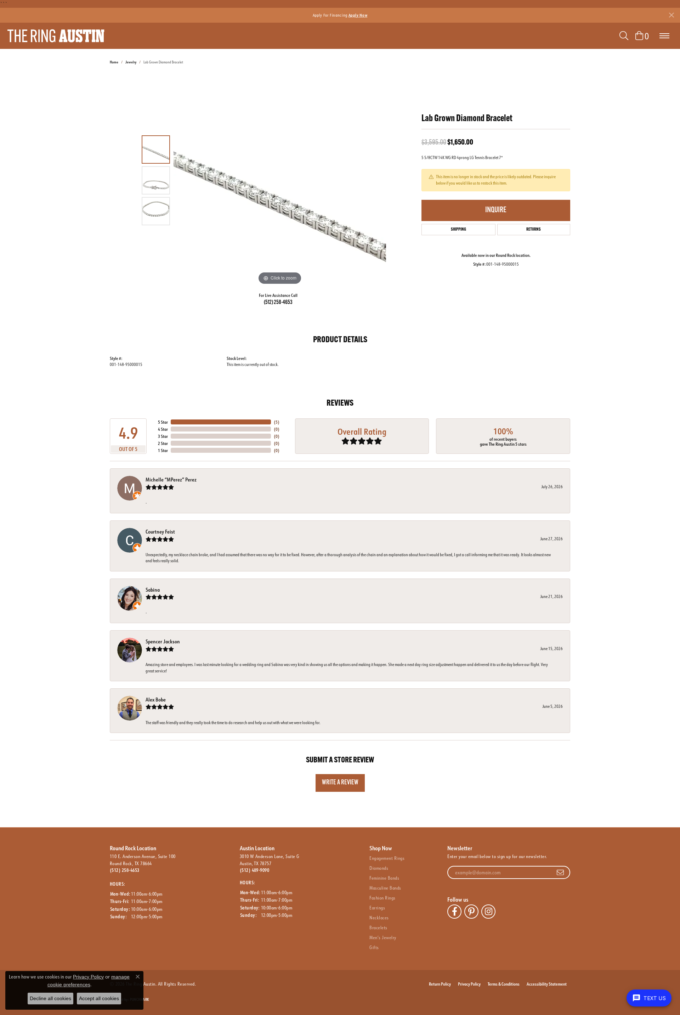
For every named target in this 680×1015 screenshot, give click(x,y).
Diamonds (378, 868)
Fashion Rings (382, 898)
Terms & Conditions (504, 984)
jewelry (130, 62)
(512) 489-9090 (255, 870)
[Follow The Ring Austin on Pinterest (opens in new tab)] (471, 911)
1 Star (163, 450)
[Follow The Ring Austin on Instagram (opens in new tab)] (488, 911)
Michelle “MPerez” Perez (171, 479)
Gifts (374, 947)
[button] (623, 35)
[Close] (671, 15)
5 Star (163, 422)
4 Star (163, 429)
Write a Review (340, 782)
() (276, 422)
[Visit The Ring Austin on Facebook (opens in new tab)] (454, 911)
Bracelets (378, 927)
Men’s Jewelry (382, 937)
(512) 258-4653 (278, 302)
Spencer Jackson (163, 641)
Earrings (377, 907)
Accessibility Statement (547, 984)
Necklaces (379, 917)
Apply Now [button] (358, 15)
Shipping (458, 229)
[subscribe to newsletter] (560, 873)
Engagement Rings (386, 858)
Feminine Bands (384, 878)
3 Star (163, 436)
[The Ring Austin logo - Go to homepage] (55, 36)
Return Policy (440, 984)
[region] (280, 180)
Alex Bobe (156, 699)
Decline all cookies (50, 998)
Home (114, 62)
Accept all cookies (99, 998)
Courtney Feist (160, 531)
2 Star (163, 443)
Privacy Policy (469, 984)
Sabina (153, 589)
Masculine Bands (385, 888)
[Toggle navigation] (664, 36)
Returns (533, 229)
